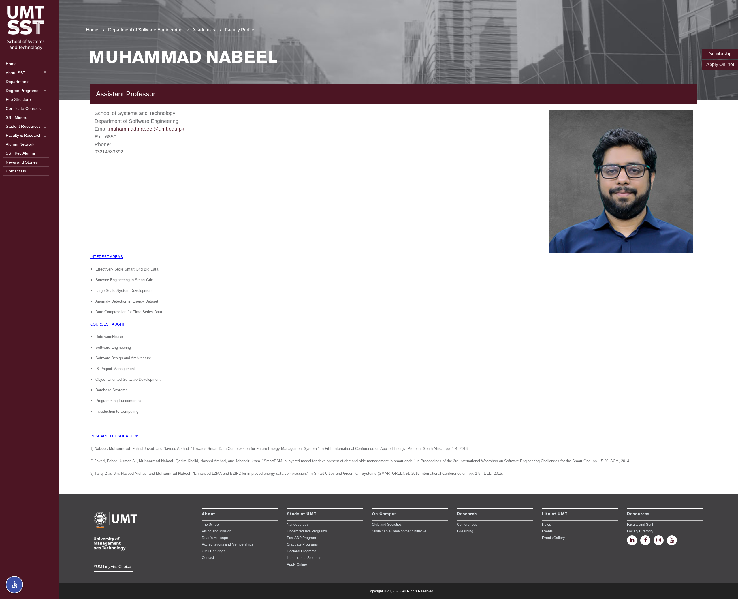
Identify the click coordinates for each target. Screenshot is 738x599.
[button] (14, 584)
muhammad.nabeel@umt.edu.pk (146, 129)
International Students (304, 558)
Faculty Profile (239, 29)
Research (467, 514)
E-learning (465, 531)
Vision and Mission (216, 531)
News (546, 525)
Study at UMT (302, 514)
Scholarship (720, 53)
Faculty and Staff (640, 525)
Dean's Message (215, 538)
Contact (208, 558)
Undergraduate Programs (307, 531)
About (208, 514)
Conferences (467, 525)
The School (211, 525)
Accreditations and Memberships (227, 544)
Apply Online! (720, 64)
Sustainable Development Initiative (399, 531)
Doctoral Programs (301, 551)
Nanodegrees (297, 525)
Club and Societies (387, 525)
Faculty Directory (640, 531)
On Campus (384, 514)
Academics (203, 29)
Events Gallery (553, 538)
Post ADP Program (301, 538)
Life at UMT (555, 514)
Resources (638, 514)
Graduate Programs (302, 544)
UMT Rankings (213, 551)
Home (92, 29)
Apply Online (297, 564)
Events (547, 531)
